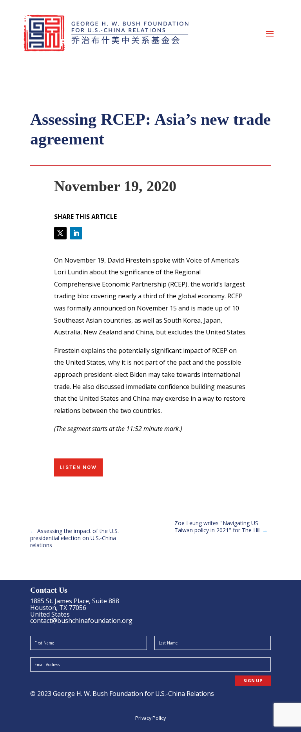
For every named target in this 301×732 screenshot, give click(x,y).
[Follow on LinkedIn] (76, 233)
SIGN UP (252, 680)
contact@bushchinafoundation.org (81, 620)
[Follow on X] (60, 233)
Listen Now (78, 467)
